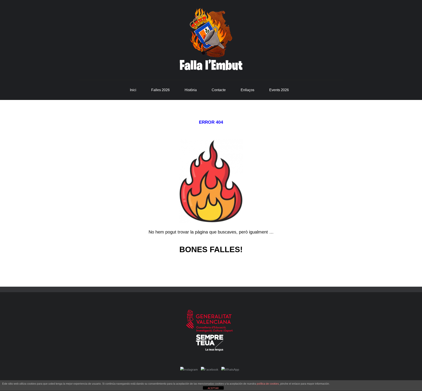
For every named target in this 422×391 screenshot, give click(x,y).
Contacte (219, 90)
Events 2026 (279, 90)
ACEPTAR (213, 388)
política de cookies (268, 383)
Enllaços (247, 90)
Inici (133, 90)
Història (191, 90)
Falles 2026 (160, 90)
